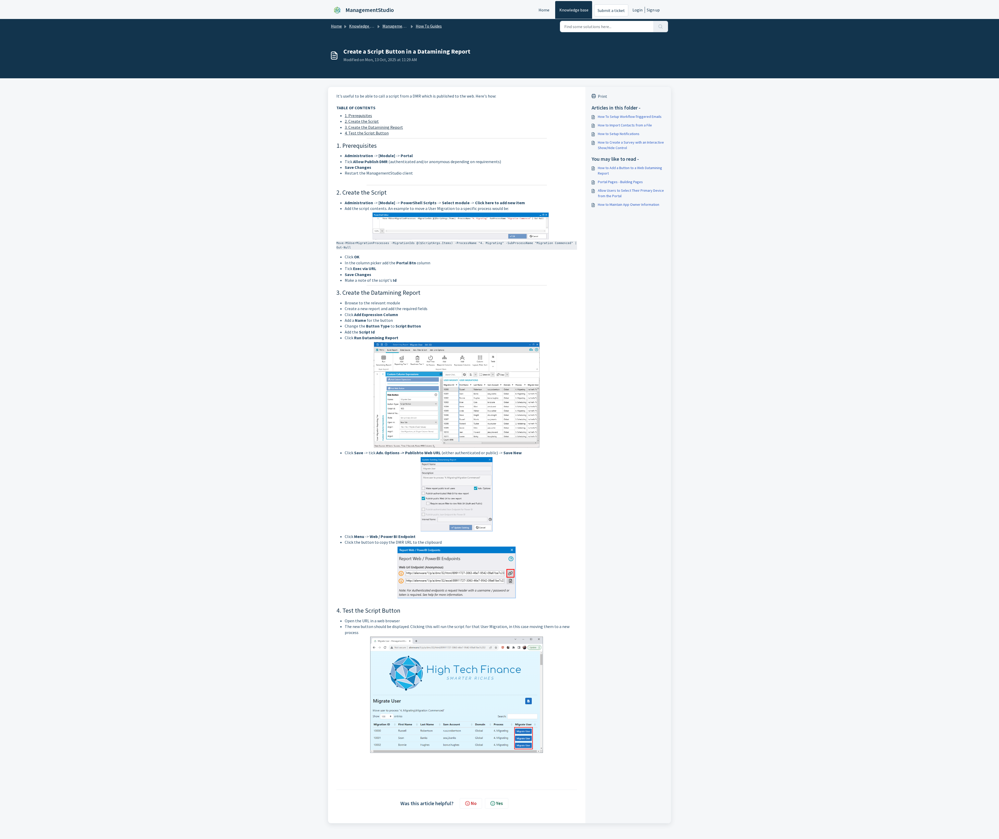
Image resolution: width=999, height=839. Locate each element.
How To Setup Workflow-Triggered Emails (630, 116)
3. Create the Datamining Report (374, 127)
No (474, 803)
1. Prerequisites (358, 115)
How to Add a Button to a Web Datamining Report (630, 170)
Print (602, 96)
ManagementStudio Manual (407, 26)
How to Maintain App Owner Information (628, 204)
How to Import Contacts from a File (625, 125)
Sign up (653, 9)
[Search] (660, 26)
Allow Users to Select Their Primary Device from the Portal (631, 193)
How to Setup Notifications (618, 133)
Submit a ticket (611, 10)
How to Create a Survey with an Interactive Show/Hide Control (631, 145)
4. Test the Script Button (367, 133)
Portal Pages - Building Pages (620, 182)
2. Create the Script (362, 121)
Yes (499, 803)
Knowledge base (573, 9)
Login (637, 9)
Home (544, 9)
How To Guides (429, 26)
